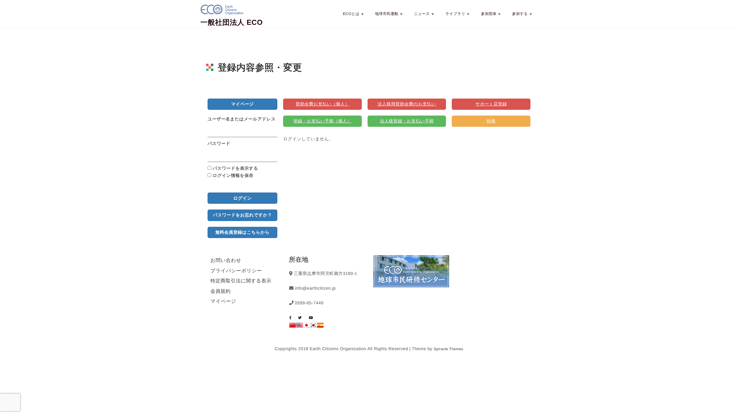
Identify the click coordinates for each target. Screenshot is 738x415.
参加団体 (489, 14)
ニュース (422, 14)
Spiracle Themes (448, 349)
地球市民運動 (387, 14)
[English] (299, 326)
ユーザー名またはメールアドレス (242, 119)
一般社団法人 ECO (231, 22)
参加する (520, 14)
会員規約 (220, 291)
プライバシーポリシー (236, 270)
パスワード (219, 143)
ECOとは (351, 14)
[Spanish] (320, 326)
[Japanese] (306, 326)
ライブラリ (455, 14)
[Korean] (313, 326)
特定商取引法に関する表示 (240, 281)
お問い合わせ (225, 260)
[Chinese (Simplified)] (292, 326)
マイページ (223, 301)
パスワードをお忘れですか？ (242, 215)
